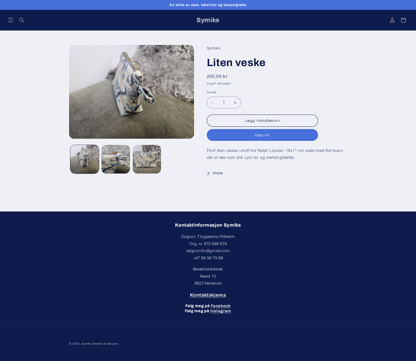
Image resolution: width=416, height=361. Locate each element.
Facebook (220, 306)
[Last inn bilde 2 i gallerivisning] (115, 159)
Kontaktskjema (208, 295)
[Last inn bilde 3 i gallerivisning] (147, 159)
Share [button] (218, 173)
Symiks (86, 343)
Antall (211, 92)
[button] (10, 20)
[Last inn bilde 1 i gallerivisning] (84, 159)
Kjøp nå (262, 135)
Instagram (220, 311)
